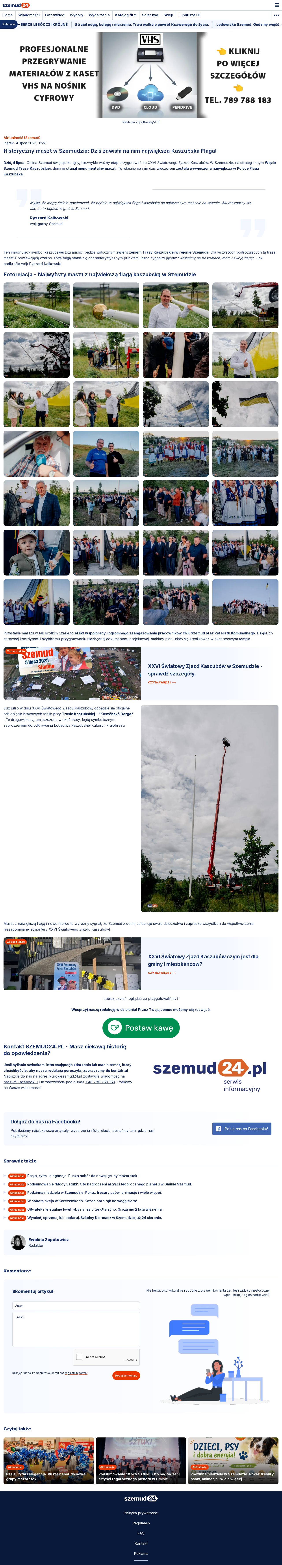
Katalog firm (126, 15)
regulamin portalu (76, 1373)
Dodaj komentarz (126, 1375)
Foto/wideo (54, 15)
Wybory (76, 15)
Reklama (141, 1553)
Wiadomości (29, 15)
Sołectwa (150, 15)
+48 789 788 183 (100, 1082)
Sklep (168, 15)
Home (8, 15)
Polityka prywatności (141, 1513)
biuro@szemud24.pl (65, 1076)
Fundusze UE (190, 15)
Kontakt (141, 1543)
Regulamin (141, 1523)
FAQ (141, 1533)
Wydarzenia (99, 15)
